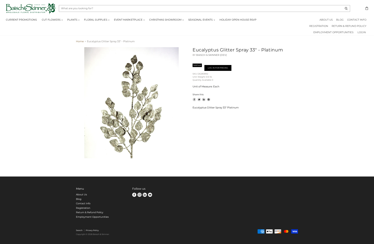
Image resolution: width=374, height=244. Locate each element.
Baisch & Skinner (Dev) (211, 55)
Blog (340, 19)
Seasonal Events (200, 19)
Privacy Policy (92, 230)
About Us (326, 19)
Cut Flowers (51, 19)
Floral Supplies (96, 19)
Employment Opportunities (333, 32)
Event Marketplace (128, 19)
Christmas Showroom (165, 19)
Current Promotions (21, 19)
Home (80, 41)
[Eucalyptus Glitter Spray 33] (131, 102)
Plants (72, 19)
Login (361, 32)
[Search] (346, 8)
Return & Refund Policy (349, 26)
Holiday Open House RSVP (238, 19)
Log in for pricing (218, 68)
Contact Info (356, 19)
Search (79, 230)
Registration (318, 26)
